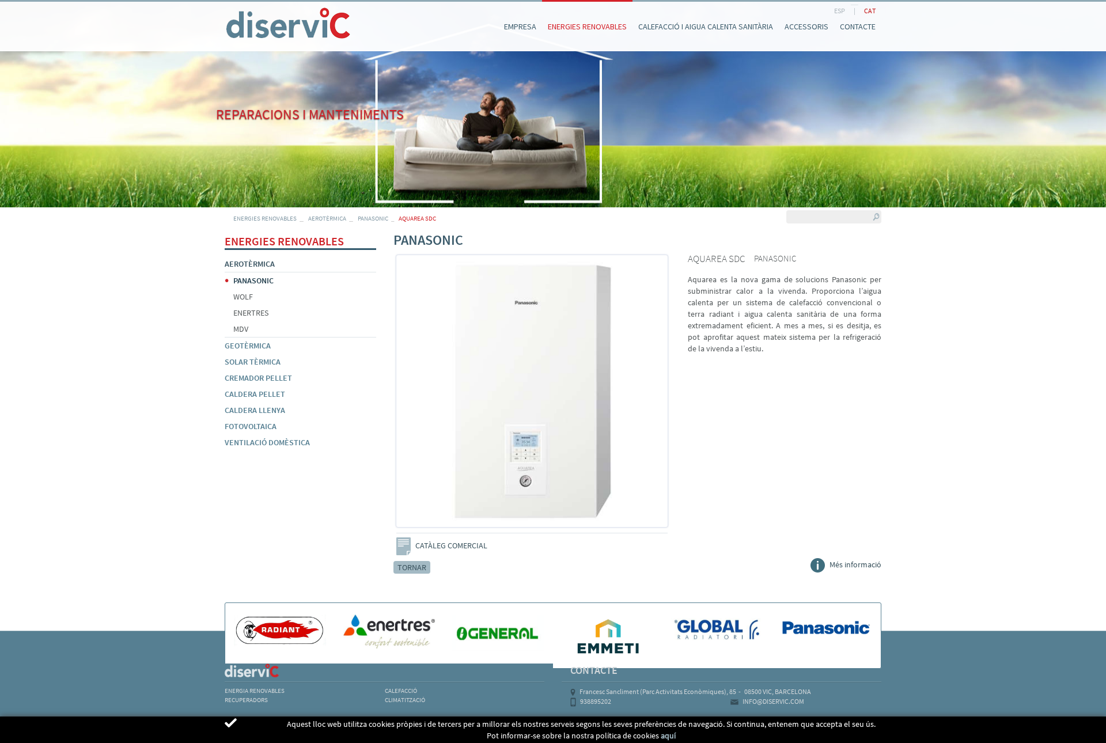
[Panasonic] (826, 628)
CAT (870, 10)
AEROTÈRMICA (327, 218)
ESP (839, 10)
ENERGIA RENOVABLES (255, 691)
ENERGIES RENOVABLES (265, 218)
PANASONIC (373, 218)
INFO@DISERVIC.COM (773, 701)
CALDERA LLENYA (255, 410)
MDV (240, 329)
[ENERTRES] (389, 632)
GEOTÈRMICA (248, 345)
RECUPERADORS (246, 700)
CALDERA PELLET (255, 394)
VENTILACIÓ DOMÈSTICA (267, 442)
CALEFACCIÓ (401, 691)
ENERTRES (250, 313)
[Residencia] (224, 10)
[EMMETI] (608, 636)
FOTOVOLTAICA (250, 426)
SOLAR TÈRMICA (253, 362)
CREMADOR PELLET (258, 378)
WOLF (243, 296)
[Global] (717, 630)
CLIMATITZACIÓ (405, 700)
